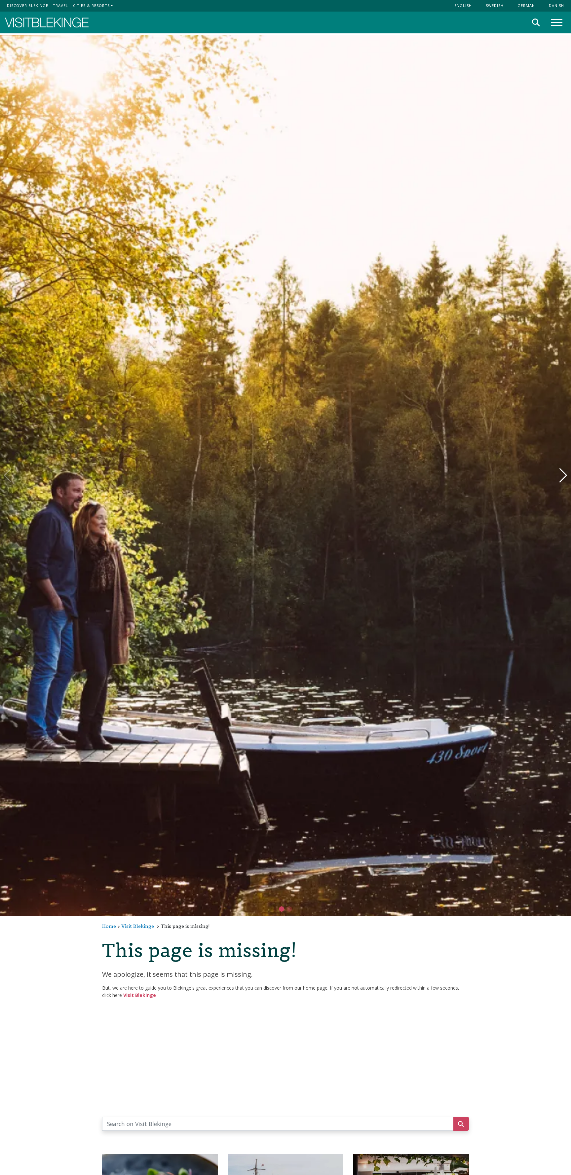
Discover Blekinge (27, 5)
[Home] (47, 22)
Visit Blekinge (137, 926)
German (526, 5)
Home (109, 926)
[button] (289, 909)
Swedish (495, 5)
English (463, 5)
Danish (556, 5)
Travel (60, 5)
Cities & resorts (91, 5)
